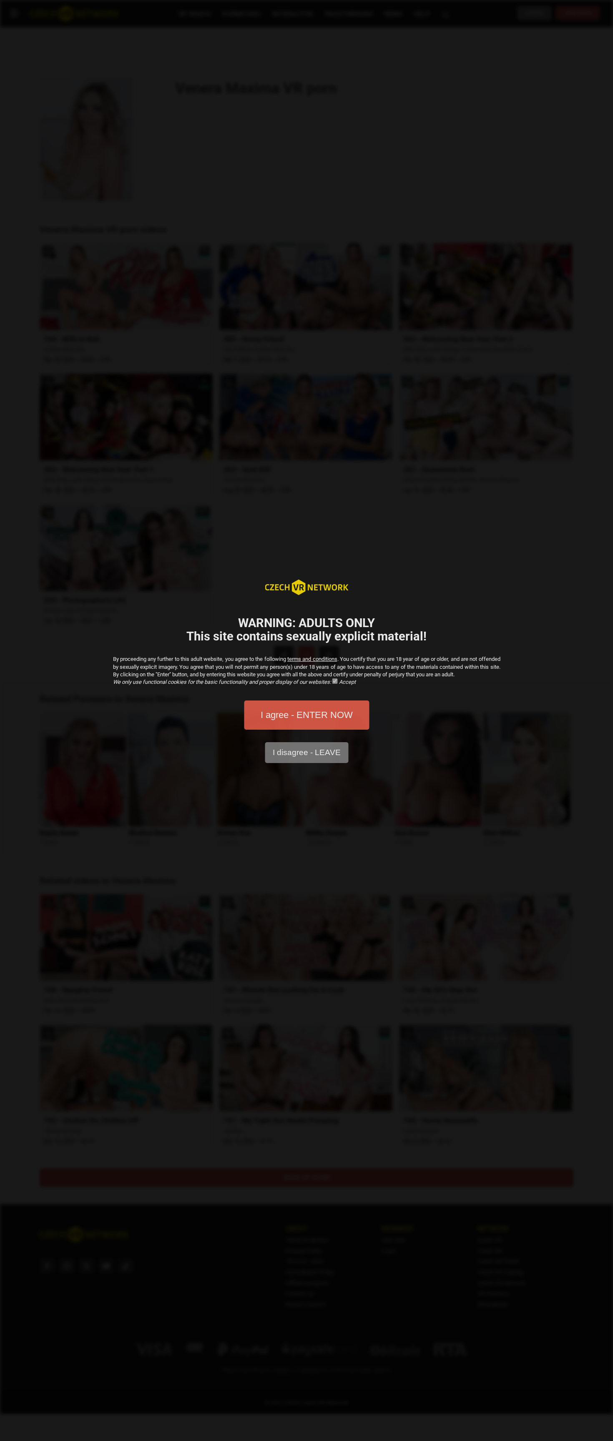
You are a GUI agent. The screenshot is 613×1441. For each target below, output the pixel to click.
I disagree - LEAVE (307, 752)
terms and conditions (312, 659)
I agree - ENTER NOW (307, 715)
